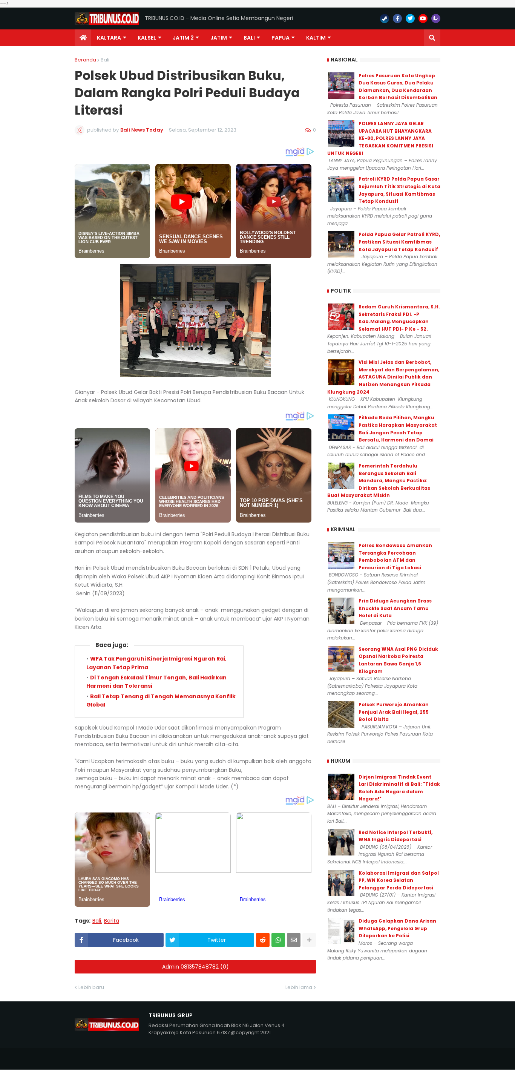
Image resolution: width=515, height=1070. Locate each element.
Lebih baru (91, 987)
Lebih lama (298, 987)
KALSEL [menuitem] (147, 37)
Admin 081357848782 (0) (195, 966)
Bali (105, 59)
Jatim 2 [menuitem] (183, 37)
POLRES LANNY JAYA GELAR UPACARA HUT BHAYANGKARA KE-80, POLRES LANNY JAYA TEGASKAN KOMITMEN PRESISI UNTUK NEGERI (380, 138)
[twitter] (410, 18)
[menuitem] (83, 37)
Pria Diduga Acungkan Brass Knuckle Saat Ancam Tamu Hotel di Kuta (395, 608)
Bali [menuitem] (249, 37)
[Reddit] (263, 940)
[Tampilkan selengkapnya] (309, 940)
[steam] (384, 18)
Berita (111, 921)
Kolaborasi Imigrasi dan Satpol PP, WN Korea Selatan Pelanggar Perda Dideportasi (399, 880)
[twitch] (435, 18)
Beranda (85, 59)
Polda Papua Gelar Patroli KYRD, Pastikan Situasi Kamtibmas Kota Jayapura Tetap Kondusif (399, 241)
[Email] (293, 940)
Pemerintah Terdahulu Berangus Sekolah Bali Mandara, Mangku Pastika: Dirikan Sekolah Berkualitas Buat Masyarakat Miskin (378, 480)
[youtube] (423, 18)
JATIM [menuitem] (218, 37)
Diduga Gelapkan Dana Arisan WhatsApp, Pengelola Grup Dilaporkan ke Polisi (397, 928)
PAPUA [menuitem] (280, 37)
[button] (432, 37)
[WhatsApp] (278, 940)
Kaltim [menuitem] (316, 37)
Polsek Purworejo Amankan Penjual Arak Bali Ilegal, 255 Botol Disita (394, 711)
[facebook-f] (397, 18)
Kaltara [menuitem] (109, 37)
